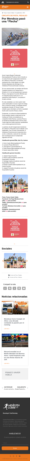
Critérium (20, 277)
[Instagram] (13, 456)
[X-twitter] (10, 456)
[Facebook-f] (16, 456)
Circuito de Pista (10, 16)
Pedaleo (23, 16)
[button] (28, 2)
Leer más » (7, 328)
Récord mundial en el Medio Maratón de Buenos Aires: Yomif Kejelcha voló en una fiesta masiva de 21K (14, 355)
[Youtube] (19, 456)
